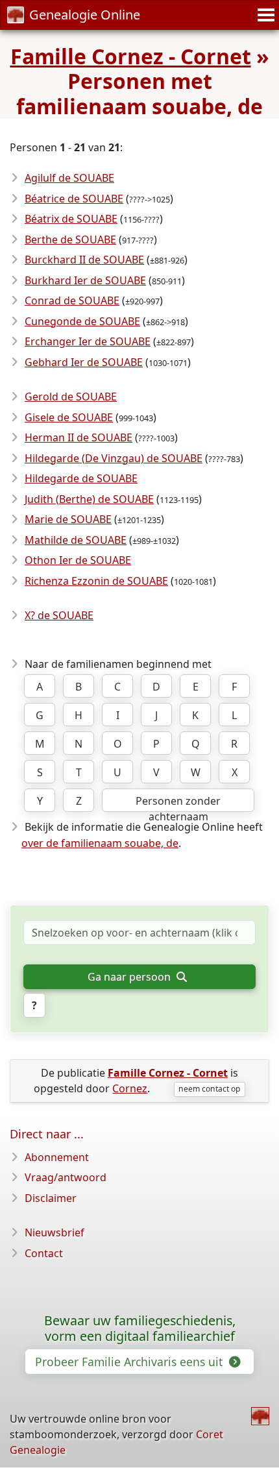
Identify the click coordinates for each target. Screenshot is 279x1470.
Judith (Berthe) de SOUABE (89, 499)
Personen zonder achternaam (178, 803)
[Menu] (264, 15)
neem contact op (209, 1088)
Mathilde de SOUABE (76, 540)
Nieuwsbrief (54, 1232)
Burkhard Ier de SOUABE (85, 280)
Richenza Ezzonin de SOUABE (96, 581)
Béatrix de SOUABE (71, 219)
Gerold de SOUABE (71, 396)
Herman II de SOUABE (78, 437)
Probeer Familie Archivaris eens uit (130, 1361)
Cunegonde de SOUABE (82, 321)
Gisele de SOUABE (69, 417)
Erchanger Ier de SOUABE (88, 341)
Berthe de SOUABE (70, 239)
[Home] (260, 1416)
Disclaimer (51, 1198)
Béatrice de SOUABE (74, 198)
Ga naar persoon (130, 977)
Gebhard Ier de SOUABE (84, 362)
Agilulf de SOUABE (69, 178)
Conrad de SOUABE (72, 300)
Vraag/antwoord (65, 1177)
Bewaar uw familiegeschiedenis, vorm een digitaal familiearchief (140, 1328)
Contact (44, 1253)
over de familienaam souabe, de (99, 843)
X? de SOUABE (59, 615)
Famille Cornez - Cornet (130, 56)
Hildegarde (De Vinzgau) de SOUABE (113, 458)
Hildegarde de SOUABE (81, 478)
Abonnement (57, 1157)
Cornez (129, 1088)
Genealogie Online (84, 14)
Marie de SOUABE (68, 519)
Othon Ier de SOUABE (78, 560)
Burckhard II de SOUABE (84, 259)
